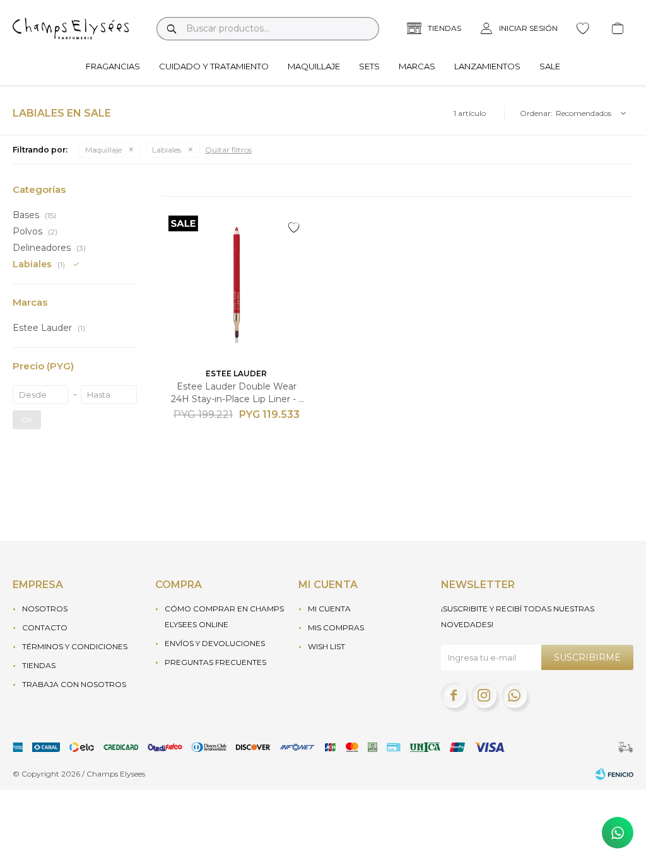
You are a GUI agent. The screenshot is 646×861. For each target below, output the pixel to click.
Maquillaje (314, 66)
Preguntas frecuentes (215, 662)
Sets (369, 66)
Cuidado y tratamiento (214, 66)
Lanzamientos (487, 66)
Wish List (326, 646)
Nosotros (45, 608)
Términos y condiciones (74, 646)
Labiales (166, 149)
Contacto (45, 627)
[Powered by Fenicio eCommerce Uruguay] (614, 774)
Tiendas (39, 665)
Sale (549, 66)
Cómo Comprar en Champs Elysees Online (224, 616)
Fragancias (113, 66)
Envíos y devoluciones (215, 643)
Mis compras (336, 627)
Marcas (417, 66)
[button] (171, 29)
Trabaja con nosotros (74, 684)
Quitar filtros (228, 149)
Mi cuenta (329, 608)
